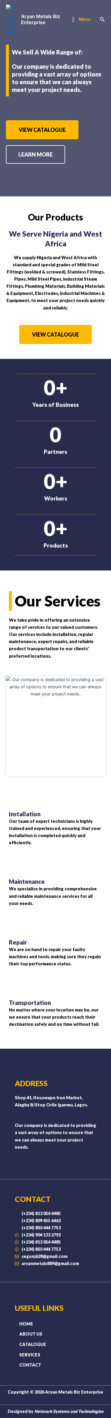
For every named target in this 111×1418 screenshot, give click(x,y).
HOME (26, 1323)
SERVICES (29, 1354)
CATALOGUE (32, 1344)
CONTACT (30, 1364)
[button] (102, 19)
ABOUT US (30, 1333)
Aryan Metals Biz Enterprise (40, 19)
